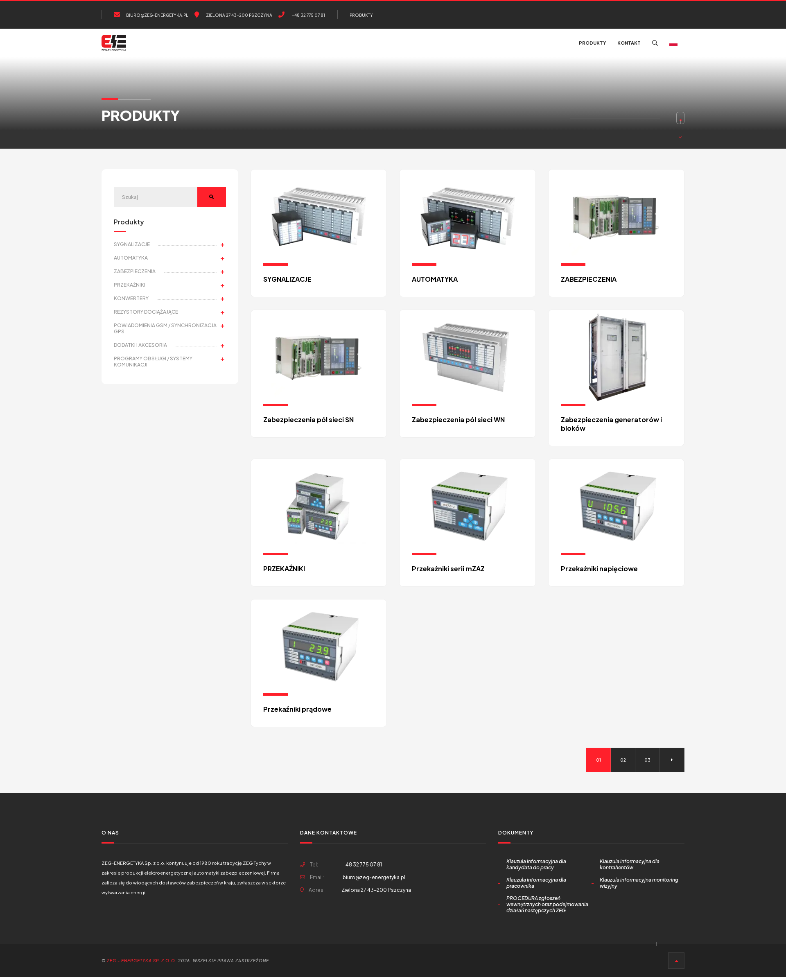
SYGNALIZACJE (132, 244)
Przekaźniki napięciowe (599, 568)
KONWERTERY (131, 298)
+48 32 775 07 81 (308, 15)
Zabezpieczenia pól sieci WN (458, 419)
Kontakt (629, 42)
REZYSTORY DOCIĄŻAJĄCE (146, 312)
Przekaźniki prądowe (297, 709)
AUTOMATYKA (131, 258)
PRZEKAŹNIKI (129, 285)
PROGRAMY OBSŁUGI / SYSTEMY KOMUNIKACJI (153, 361)
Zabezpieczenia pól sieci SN (308, 419)
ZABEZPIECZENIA (135, 271)
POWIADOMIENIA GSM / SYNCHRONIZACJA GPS (165, 328)
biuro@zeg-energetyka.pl (157, 15)
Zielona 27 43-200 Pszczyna (238, 15)
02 (623, 760)
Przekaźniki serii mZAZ (448, 568)
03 (647, 760)
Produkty (361, 15)
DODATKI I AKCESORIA (140, 345)
